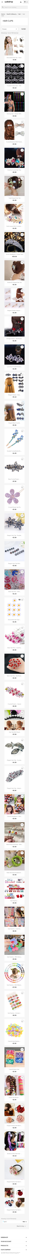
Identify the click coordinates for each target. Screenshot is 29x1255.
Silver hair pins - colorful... (14, 648)
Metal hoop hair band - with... (14, 844)
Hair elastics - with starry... (14, 957)
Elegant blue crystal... (14, 423)
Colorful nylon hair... (14, 1069)
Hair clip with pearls (14, 732)
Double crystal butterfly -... (14, 451)
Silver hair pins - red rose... (14, 676)
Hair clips (8, 20)
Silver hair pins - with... (14, 591)
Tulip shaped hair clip (14, 198)
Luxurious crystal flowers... (14, 366)
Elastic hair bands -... (14, 1097)
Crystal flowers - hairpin (14, 704)
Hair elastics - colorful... (14, 929)
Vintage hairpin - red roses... (14, 338)
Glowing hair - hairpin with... (14, 114)
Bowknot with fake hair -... (14, 1153)
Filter (24, 29)
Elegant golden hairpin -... (14, 310)
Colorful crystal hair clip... (14, 170)
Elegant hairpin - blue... (14, 395)
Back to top (21, 1226)
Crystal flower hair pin (14, 507)
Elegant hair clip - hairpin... (14, 788)
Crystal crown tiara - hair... (14, 85)
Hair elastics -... (14, 900)
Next (25, 1222)
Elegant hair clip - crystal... (14, 760)
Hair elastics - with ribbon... (14, 985)
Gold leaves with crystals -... (14, 226)
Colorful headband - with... (14, 816)
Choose (9, 29)
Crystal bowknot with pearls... (14, 142)
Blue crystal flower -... (14, 479)
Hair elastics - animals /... (14, 1013)
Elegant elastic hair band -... (14, 1125)
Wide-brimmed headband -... (14, 872)
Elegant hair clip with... (14, 563)
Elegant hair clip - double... (14, 535)
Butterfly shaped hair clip (14, 282)
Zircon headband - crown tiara (14, 254)
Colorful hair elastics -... (14, 1041)
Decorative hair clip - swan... (14, 57)
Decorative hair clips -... (14, 619)
